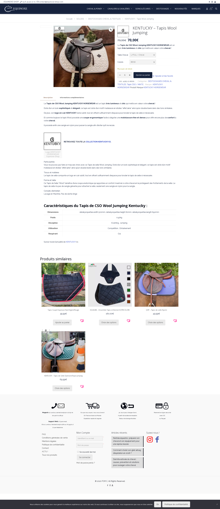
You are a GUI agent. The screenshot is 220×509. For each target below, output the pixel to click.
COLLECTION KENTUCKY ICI (98, 142)
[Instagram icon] (212, 2)
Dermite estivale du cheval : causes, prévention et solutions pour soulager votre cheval (126, 462)
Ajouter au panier (143, 75)
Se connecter (84, 457)
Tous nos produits (49, 455)
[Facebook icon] (209, 2)
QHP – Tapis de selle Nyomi (156, 310)
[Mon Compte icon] (215, 2)
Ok (157, 504)
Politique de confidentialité (53, 445)
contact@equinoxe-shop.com (51, 2)
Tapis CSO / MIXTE (135, 84)
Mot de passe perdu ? (85, 463)
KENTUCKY (71, 242)
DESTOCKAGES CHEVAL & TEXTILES (104, 19)
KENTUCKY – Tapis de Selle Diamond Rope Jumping (63, 376)
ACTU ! (45, 451)
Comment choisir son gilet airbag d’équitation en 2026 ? (127, 451)
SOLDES (80, 19)
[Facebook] (157, 441)
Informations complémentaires (72, 97)
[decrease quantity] (120, 75)
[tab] (48, 97)
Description (48, 97)
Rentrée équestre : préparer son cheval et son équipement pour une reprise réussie (126, 441)
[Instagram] (149, 441)
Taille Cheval (122, 55)
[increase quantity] (130, 75)
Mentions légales (49, 441)
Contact (45, 448)
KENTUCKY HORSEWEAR (154, 87)
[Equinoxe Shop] (16, 9)
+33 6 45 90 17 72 (29, 2)
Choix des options (108, 322)
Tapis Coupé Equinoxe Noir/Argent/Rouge (63, 310)
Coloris (120, 62)
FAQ (44, 434)
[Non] (217, 504)
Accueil (69, 19)
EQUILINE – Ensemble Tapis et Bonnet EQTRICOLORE (110, 310)
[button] (162, 76)
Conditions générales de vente (55, 438)
